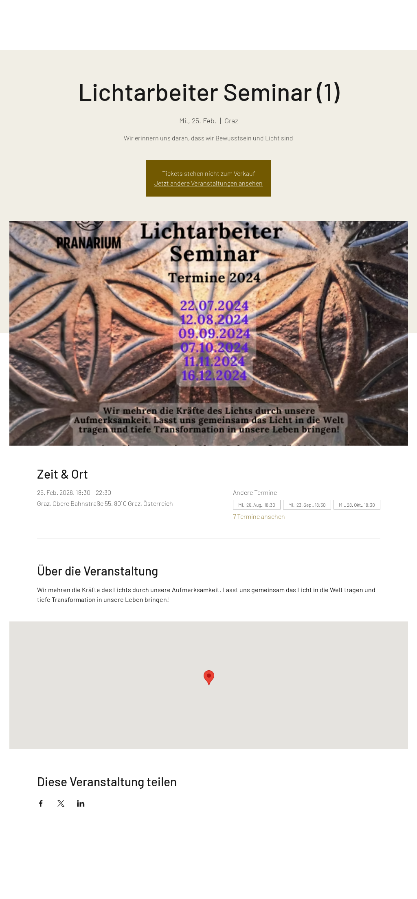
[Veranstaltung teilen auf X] (61, 803)
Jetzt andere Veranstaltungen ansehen (208, 183)
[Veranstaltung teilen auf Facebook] (41, 803)
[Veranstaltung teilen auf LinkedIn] (81, 803)
